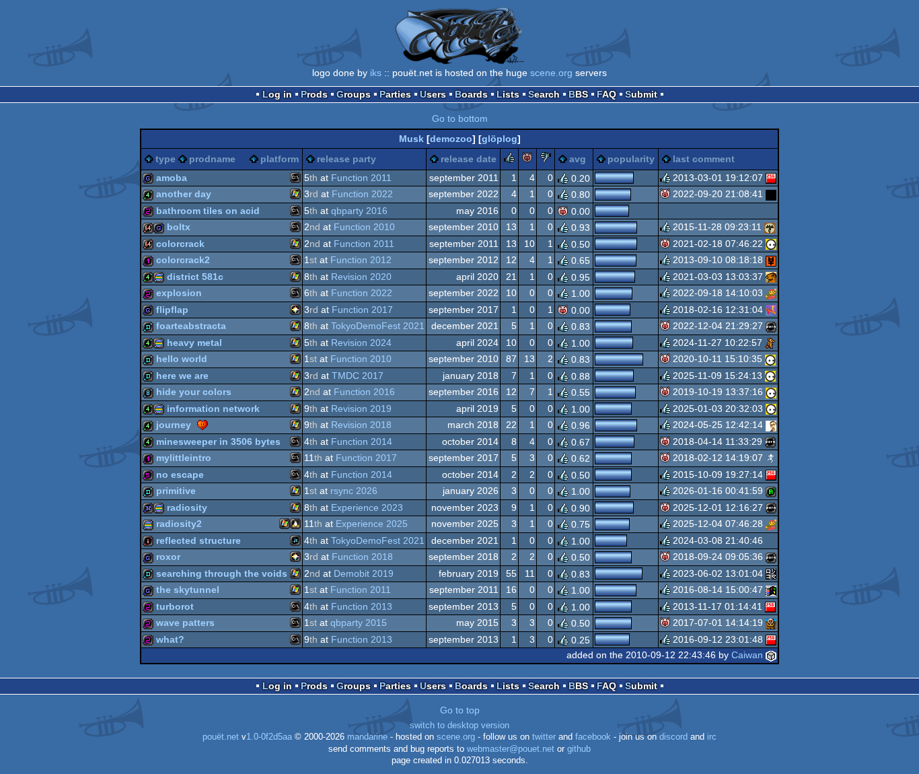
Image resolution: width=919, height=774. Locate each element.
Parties (395, 94)
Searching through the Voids (221, 573)
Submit (641, 94)
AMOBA (171, 177)
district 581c (195, 276)
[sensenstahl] (769, 226)
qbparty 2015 (358, 622)
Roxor (168, 556)
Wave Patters (185, 622)
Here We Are (182, 375)
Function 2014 (361, 441)
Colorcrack (180, 243)
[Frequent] (771, 193)
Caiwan (747, 654)
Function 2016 (364, 391)
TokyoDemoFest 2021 (378, 325)
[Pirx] (771, 177)
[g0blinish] (771, 457)
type (165, 158)
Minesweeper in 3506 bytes (218, 441)
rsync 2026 (353, 490)
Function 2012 (361, 259)
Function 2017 (362, 309)
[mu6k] (771, 325)
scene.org (551, 72)
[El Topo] (771, 276)
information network (213, 408)
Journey (173, 424)
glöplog (499, 138)
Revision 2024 (361, 342)
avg (577, 158)
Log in (277, 94)
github (579, 749)
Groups (353, 94)
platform (279, 158)
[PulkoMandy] (771, 589)
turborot (175, 606)
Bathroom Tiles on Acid (208, 210)
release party (346, 158)
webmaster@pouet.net (510, 749)
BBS (578, 94)
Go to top (460, 710)
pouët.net (221, 737)
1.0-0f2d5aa (269, 737)
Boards (471, 94)
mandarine (367, 737)
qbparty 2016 (359, 210)
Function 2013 (361, 606)
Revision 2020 (361, 276)
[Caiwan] (771, 654)
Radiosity (187, 507)
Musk (411, 138)
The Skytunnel (187, 589)
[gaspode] (771, 540)
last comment (704, 158)
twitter (544, 737)
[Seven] (771, 490)
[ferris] (771, 573)
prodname (212, 158)
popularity (631, 158)
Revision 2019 (361, 408)
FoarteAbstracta (191, 325)
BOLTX (178, 226)
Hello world (181, 358)
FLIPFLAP (172, 309)
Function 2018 (362, 556)
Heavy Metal (194, 342)
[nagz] (771, 309)
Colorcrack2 (183, 259)
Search (544, 94)
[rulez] (509, 159)
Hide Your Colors (193, 391)
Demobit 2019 (364, 573)
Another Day (183, 193)
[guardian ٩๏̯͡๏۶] (771, 243)
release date (469, 158)
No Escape (180, 474)
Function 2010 (364, 226)
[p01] (770, 342)
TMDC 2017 (357, 375)
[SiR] (771, 424)
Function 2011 (361, 177)
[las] (771, 259)
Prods (314, 94)
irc (711, 737)
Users (433, 94)
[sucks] (545, 159)
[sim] (771, 622)
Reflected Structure (198, 540)
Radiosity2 (179, 523)
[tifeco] (771, 292)
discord (673, 737)
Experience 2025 (372, 523)
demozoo (451, 138)
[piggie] (527, 159)
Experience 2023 (367, 507)
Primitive (176, 490)
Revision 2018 (361, 424)
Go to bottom (460, 118)
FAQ (606, 94)
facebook (593, 737)
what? (170, 639)
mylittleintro (183, 457)
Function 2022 (362, 193)
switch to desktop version (459, 725)
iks (375, 72)
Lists (508, 94)
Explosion (179, 292)
